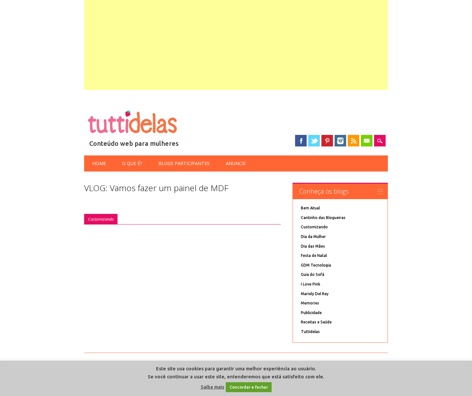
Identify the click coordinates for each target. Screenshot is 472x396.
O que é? (132, 163)
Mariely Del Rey (314, 294)
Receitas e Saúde (316, 322)
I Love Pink (310, 284)
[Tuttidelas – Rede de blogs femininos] (132, 135)
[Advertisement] (236, 45)
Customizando (101, 219)
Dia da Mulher (313, 236)
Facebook (301, 140)
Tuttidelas (310, 332)
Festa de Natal (314, 255)
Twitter (314, 140)
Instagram (340, 140)
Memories (310, 303)
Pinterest (327, 140)
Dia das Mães (313, 246)
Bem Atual (310, 208)
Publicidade (311, 313)
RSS (353, 140)
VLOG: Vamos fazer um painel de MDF (156, 188)
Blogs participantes (184, 163)
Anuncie (236, 163)
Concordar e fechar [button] (249, 387)
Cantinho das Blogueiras (323, 218)
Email (366, 140)
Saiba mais (212, 387)
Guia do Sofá (312, 274)
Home (99, 163)
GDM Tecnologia (316, 265)
